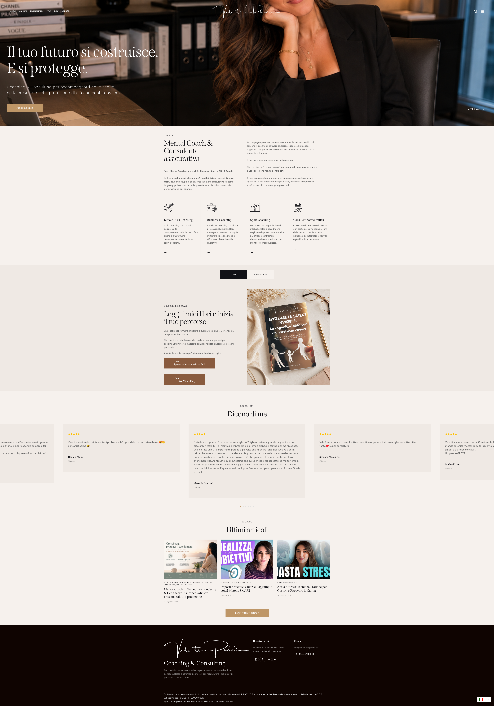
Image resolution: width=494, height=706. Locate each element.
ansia (280, 582)
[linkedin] (269, 659)
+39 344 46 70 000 (304, 654)
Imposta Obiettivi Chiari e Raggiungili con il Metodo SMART (246, 588)
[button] (240, 506)
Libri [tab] (233, 274)
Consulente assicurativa (308, 220)
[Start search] (475, 11)
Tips (253, 582)
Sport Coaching (260, 220)
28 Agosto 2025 (228, 595)
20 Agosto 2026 (171, 601)
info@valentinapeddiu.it (306, 647)
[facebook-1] (262, 659)
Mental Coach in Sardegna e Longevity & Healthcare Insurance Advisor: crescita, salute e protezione (190, 593)
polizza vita (206, 582)
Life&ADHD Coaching (178, 220)
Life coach (194, 582)
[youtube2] (275, 659)
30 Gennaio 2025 (284, 595)
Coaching (184, 582)
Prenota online (24, 107)
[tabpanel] (247, 337)
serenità (180, 585)
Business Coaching (219, 220)
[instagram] (256, 659)
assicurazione (171, 582)
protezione (169, 585)
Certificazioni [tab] (260, 274)
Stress (188, 585)
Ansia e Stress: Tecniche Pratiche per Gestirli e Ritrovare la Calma (302, 588)
